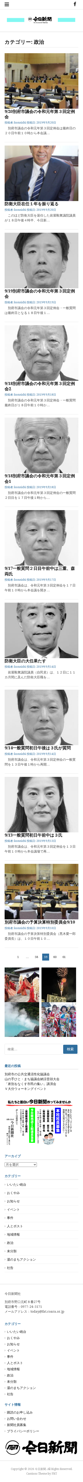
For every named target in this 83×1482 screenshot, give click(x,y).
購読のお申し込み (20, 1412)
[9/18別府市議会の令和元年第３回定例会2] (41, 353)
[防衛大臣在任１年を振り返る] (41, 173)
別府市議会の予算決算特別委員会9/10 (40, 922)
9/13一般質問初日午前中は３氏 (33, 835)
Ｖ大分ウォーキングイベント (26, 1089)
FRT (54, 1473)
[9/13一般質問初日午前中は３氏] (41, 804)
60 (54, 958)
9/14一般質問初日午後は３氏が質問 (38, 747)
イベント (13, 1209)
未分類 (12, 1251)
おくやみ (13, 1193)
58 (36, 958)
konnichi (20, 122)
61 (64, 958)
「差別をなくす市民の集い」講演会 (30, 1084)
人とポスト (15, 1226)
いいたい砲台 (16, 1184)
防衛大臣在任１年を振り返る (32, 203)
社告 (10, 1268)
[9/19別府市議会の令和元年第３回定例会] (41, 260)
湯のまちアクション (21, 1259)
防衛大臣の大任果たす (25, 660)
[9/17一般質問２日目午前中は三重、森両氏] (41, 538)
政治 (10, 1243)
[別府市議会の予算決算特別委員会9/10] (41, 891)
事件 (10, 1218)
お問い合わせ (16, 1418)
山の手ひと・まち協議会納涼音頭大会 (32, 1079)
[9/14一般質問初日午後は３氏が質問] (41, 717)
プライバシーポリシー (23, 1431)
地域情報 (13, 1234)
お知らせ (13, 1201)
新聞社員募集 (16, 1425)
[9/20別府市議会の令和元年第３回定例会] (41, 81)
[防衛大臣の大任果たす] (41, 630)
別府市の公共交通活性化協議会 (27, 1074)
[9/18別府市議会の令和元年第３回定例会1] (41, 445)
